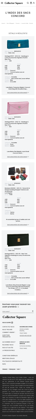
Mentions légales (8, 358)
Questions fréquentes (6, 336)
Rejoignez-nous (7, 345)
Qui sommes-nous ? (9, 342)
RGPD (4, 364)
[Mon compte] (34, 3)
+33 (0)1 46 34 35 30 (25, 335)
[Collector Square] (13, 3)
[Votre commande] (31, 3)
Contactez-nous (8, 327)
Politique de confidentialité (12, 361)
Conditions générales (10, 355)
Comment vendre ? (8, 332)
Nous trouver (7, 329)
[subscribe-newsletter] (33, 311)
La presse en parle (8, 350)
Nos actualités (7, 347)
